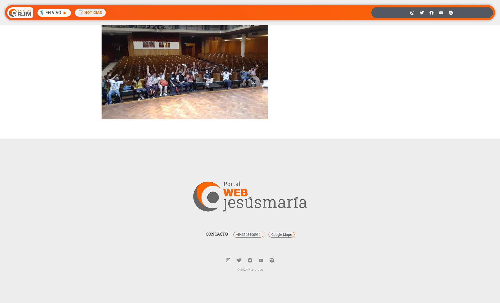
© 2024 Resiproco (250, 269)
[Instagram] (412, 13)
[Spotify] (451, 13)
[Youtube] (441, 13)
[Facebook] (431, 13)
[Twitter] (422, 13)
